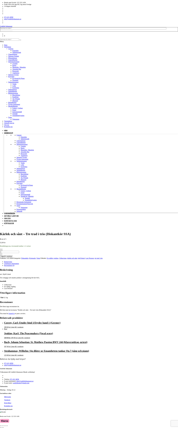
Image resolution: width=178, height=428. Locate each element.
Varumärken (8, 121)
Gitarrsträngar (12, 54)
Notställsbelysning (18, 115)
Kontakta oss (8, 127)
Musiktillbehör (13, 106)
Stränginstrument (13, 62)
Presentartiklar (21, 209)
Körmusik (32, 258)
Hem (5, 45)
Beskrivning (8, 262)
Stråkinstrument (13, 82)
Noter (10, 117)
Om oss (6, 125)
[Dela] (3, 425)
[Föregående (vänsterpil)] (1, 427)
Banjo (14, 65)
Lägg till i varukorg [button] (17, 327)
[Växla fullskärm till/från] (5, 425)
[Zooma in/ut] (7, 425)
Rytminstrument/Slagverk (24, 204)
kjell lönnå (81, 258)
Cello (14, 86)
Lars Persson (89, 258)
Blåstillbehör (12, 102)
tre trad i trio (99, 258)
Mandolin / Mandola (19, 67)
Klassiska (15, 50)
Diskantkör (24, 258)
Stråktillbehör (12, 91)
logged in (12, 313)
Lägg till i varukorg (6, 256)
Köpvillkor (9, 223)
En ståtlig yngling (52, 258)
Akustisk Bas (16, 69)
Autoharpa (15, 73)
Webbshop (7, 47)
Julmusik (19, 211)
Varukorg (7, 400)
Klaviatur (11, 76)
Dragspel (15, 80)
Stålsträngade (16, 52)
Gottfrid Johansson (6, 26)
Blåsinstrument (13, 93)
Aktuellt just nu (9, 123)
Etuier (14, 110)
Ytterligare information (11, 263)
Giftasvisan (62, 258)
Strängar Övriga (13, 75)
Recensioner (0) (9, 265)
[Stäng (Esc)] (1, 425)
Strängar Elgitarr (13, 56)
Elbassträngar (12, 58)
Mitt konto (7, 397)
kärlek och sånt (72, 258)
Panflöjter (15, 97)
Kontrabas (15, 88)
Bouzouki (15, 71)
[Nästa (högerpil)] (3, 427)
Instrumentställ (17, 112)
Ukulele (15, 63)
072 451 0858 (8, 363)
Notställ (14, 114)
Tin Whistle (16, 99)
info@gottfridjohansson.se (12, 365)
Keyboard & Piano (18, 78)
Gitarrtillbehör (12, 60)
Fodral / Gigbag (17, 108)
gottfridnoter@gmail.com (21, 383)
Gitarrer (10, 49)
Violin (14, 84)
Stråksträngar (12, 89)
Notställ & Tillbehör (27, 196)
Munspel (15, 101)
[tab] (91, 262)
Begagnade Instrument (23, 202)
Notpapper (15, 119)
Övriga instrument (14, 104)
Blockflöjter (16, 95)
